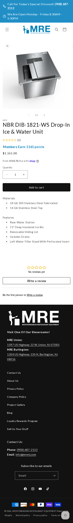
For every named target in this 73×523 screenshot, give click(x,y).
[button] (7, 29)
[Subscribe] (54, 475)
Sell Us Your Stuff (17, 428)
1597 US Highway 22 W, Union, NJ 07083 (33, 344)
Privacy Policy (15, 388)
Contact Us (14, 372)
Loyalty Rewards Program (22, 420)
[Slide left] (29, 115)
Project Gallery (16, 404)
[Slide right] (44, 115)
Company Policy (16, 396)
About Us (13, 380)
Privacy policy (40, 515)
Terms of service (59, 515)
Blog (9, 412)
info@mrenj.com (26, 454)
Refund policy (23, 515)
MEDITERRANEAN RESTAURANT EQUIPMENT (34, 511)
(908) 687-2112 (27, 449)
